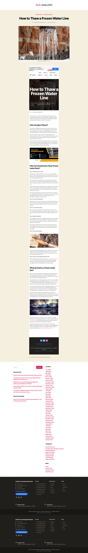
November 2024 (50, 404)
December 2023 (50, 417)
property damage (50, 452)
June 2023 (48, 427)
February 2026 (49, 378)
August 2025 (49, 389)
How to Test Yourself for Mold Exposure (23, 399)
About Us (40, 75)
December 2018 (50, 438)
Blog (51, 75)
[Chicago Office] (45, 504)
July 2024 (48, 411)
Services (45, 72)
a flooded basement (46, 173)
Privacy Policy (37, 350)
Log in (47, 466)
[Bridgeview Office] (16, 504)
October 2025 (49, 385)
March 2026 (49, 376)
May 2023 (48, 429)
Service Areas (52, 72)
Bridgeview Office (21, 504)
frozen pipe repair (33, 320)
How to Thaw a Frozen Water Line (44, 18)
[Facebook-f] (16, 497)
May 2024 (48, 413)
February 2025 (49, 399)
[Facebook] (41, 340)
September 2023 (50, 422)
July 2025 (48, 390)
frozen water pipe (40, 357)
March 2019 (49, 434)
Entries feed (49, 468)
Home (40, 72)
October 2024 (49, 406)
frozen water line (34, 357)
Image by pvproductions (42, 60)
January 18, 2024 (52, 22)
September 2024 (50, 408)
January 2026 (49, 380)
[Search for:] (24, 367)
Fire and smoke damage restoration (55, 448)
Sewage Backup (50, 455)
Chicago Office (50, 504)
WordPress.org (49, 471)
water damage (39, 14)
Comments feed (50, 470)
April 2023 (48, 431)
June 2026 (48, 371)
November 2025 (50, 383)
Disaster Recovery (50, 447)
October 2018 (49, 439)
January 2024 (49, 415)
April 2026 (48, 375)
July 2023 (48, 425)
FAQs (46, 75)
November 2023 (50, 418)
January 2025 (49, 401)
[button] (47, 77)
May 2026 (48, 373)
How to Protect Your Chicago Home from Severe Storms (27, 375)
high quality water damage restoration (46, 328)
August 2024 (49, 410)
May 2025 (48, 394)
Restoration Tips (50, 454)
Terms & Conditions (44, 350)
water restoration (47, 14)
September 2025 (50, 387)
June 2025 (48, 392)
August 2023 (49, 424)
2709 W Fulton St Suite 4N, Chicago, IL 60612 (44, 343)
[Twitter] (44, 340)
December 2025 (50, 382)
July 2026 (48, 369)
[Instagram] (47, 340)
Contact (55, 75)
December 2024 (50, 403)
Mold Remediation (50, 450)
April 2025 (48, 396)
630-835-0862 (49, 70)
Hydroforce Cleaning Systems (40, 22)
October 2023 (49, 420)
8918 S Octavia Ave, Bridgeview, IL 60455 (44, 344)
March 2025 (49, 397)
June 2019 (48, 432)
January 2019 (49, 436)
